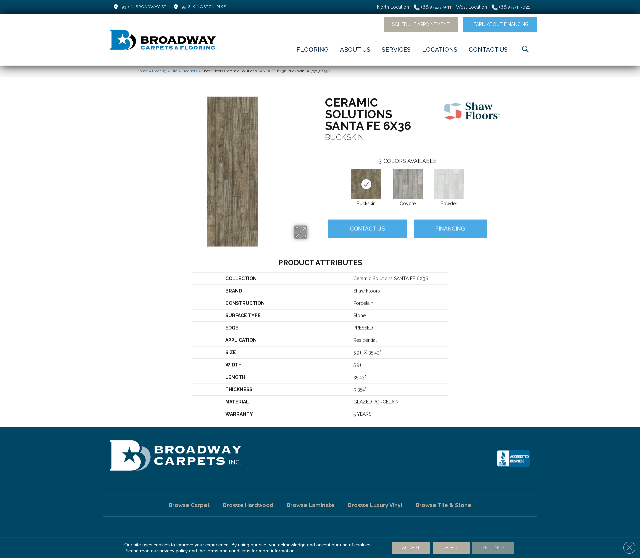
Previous (322, 177)
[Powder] (449, 184)
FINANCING (450, 229)
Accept (411, 547)
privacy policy (173, 550)
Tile (174, 71)
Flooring (159, 71)
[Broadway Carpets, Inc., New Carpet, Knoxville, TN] (513, 458)
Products (189, 71)
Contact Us (367, 229)
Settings (493, 547)
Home (142, 71)
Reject (451, 547)
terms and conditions (228, 550)
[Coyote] (407, 184)
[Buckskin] (366, 184)
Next (493, 177)
